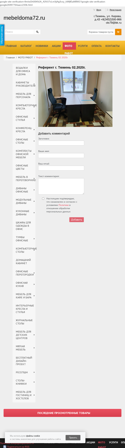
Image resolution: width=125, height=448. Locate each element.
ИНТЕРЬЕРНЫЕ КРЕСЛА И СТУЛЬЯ (25, 309)
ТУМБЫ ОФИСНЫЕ (22, 238)
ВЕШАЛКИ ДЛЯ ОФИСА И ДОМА (23, 71)
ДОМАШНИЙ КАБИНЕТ (23, 261)
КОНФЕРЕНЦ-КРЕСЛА (24, 129)
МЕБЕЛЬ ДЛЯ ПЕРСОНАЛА (23, 95)
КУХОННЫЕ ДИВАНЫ (22, 212)
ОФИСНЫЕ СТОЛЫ (22, 141)
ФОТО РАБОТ (69, 47)
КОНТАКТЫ (112, 46)
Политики (64, 205)
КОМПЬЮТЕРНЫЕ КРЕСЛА (25, 107)
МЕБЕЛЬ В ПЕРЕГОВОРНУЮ (25, 178)
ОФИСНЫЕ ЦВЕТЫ (22, 167)
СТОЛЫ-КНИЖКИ (21, 382)
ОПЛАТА (96, 46)
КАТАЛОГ (26, 46)
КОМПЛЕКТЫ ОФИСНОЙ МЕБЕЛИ (23, 154)
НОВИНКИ (42, 46)
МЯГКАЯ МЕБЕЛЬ (21, 348)
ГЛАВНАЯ (11, 46)
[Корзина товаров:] (118, 32)
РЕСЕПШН (22, 372)
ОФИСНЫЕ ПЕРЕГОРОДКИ (25, 273)
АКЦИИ (56, 46)
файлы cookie (33, 436)
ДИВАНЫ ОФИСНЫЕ (22, 190)
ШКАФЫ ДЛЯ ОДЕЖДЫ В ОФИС (23, 226)
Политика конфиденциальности (17, 443)
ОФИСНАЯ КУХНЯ (22, 284)
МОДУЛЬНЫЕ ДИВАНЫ (23, 201)
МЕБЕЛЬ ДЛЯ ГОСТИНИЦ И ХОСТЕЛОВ (23, 395)
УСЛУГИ (83, 46)
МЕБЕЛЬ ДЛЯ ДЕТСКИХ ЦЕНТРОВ (23, 335)
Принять (73, 437)
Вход (99, 10)
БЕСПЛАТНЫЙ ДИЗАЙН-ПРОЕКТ (24, 361)
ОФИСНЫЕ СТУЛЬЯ (22, 118)
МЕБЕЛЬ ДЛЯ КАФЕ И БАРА (23, 295)
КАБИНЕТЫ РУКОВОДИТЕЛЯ (25, 84)
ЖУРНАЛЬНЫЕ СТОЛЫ (24, 322)
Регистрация (115, 10)
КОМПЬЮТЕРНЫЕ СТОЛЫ (25, 250)
